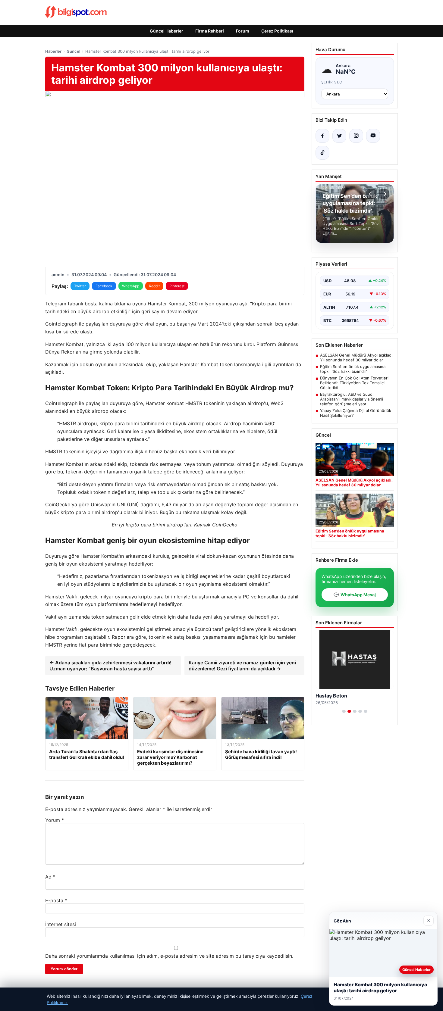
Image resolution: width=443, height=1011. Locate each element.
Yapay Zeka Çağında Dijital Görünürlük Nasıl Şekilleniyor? (355, 413)
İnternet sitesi (60, 924)
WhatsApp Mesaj (355, 594)
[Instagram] (356, 136)
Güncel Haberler (166, 30)
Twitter (80, 286)
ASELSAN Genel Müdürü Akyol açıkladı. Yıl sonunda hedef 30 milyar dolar (357, 357)
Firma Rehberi (209, 30)
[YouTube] (373, 136)
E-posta (56, 900)
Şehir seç (332, 82)
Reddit (154, 286)
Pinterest (176, 286)
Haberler (53, 51)
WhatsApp (130, 286)
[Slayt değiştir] (344, 711)
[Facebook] (322, 136)
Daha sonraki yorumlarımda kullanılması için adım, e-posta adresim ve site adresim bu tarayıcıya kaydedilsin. (169, 956)
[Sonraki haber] (384, 194)
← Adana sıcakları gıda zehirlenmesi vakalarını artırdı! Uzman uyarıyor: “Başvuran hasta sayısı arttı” (110, 666)
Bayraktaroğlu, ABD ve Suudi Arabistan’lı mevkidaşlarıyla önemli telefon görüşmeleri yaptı (351, 399)
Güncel (73, 51)
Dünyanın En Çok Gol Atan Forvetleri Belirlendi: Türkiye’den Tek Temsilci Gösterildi (354, 383)
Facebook (104, 286)
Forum (242, 30)
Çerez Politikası (277, 30)
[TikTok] (322, 153)
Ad (50, 877)
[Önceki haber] (371, 194)
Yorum (54, 820)
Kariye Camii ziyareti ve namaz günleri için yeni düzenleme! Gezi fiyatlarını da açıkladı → (242, 666)
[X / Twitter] (339, 136)
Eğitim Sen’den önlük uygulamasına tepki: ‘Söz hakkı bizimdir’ (352, 369)
